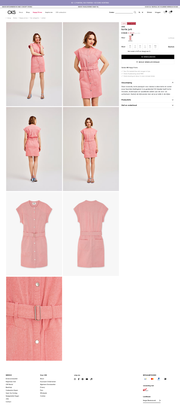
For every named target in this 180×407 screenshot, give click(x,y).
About (42, 379)
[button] (20, 12)
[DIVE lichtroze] (130, 38)
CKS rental (9, 384)
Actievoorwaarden (12, 379)
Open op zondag (11, 393)
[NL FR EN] (141, 12)
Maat (123, 47)
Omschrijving (126, 82)
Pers (41, 390)
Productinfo (126, 99)
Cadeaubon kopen (12, 390)
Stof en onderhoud (129, 105)
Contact (8, 402)
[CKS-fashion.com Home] (12, 12)
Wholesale (43, 393)
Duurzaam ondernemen (48, 381)
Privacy (42, 387)
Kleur (123, 37)
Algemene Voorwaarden (48, 384)
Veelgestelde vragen (12, 396)
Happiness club (11, 381)
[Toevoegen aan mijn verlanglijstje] (171, 23)
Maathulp (9, 387)
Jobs (7, 399)
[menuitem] (20, 12)
